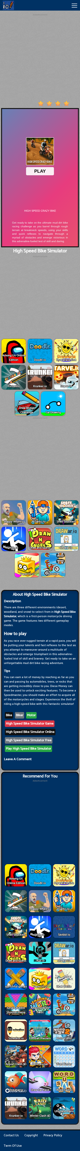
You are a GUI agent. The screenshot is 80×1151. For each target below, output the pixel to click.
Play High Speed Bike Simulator (28, 748)
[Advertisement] (40, 56)
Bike (9, 715)
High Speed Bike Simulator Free (29, 740)
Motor (31, 715)
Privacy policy (52, 1135)
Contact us (11, 1135)
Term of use (13, 1145)
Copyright (31, 1135)
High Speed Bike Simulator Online (30, 732)
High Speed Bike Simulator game (30, 723)
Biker (19, 715)
